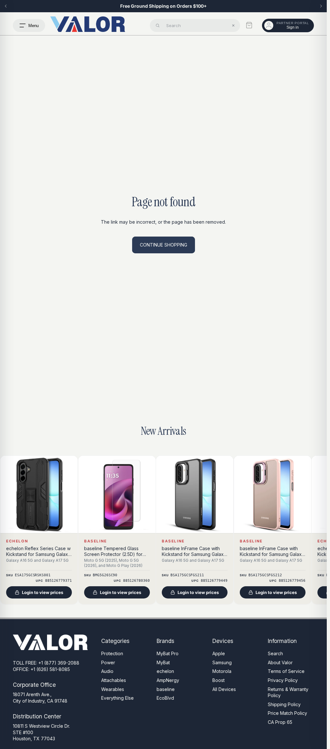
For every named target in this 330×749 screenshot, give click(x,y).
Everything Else (117, 698)
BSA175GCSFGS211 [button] (187, 575)
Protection (112, 653)
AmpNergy (168, 680)
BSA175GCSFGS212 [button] (265, 575)
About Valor (280, 662)
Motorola (221, 671)
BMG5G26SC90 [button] (105, 575)
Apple (218, 653)
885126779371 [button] (58, 581)
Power (108, 662)
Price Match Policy (287, 713)
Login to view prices (42, 592)
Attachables (113, 680)
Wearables (112, 689)
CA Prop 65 (280, 722)
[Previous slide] (6, 6)
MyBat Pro (168, 653)
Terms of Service (286, 671)
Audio (107, 671)
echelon (165, 671)
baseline (166, 689)
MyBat (163, 662)
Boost (218, 680)
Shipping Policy (284, 704)
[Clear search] (233, 25)
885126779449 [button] (214, 581)
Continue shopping (163, 245)
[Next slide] (321, 6)
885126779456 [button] (291, 581)
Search (275, 653)
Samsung (222, 662)
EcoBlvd (165, 698)
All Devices (224, 689)
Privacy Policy (283, 680)
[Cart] (249, 25)
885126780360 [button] (136, 581)
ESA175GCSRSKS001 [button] (32, 575)
